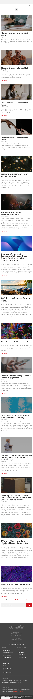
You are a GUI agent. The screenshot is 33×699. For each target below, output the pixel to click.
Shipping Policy (21, 654)
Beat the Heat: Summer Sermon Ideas (15, 299)
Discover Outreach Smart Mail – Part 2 (15, 104)
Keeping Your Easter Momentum (15, 584)
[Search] (29, 605)
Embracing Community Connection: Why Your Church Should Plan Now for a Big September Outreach (14, 257)
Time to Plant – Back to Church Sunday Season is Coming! (15, 416)
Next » (26, 600)
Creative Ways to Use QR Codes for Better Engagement (16, 377)
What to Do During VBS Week (14, 341)
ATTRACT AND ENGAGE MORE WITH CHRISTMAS (14, 175)
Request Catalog (22, 657)
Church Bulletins (7, 657)
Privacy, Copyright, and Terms (8, 669)
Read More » (4, 45)
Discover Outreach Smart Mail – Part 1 (15, 139)
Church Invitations (7, 655)
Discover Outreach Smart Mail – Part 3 (15, 69)
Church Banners (6, 650)
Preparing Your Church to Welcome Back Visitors (12, 213)
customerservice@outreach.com (16, 644)
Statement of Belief (7, 672)
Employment (6, 665)
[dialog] (5, 698)
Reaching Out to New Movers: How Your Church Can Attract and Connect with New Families (16, 498)
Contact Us (20, 649)
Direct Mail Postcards (8, 652)
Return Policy (21, 652)
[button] (16, 9)
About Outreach (6, 663)
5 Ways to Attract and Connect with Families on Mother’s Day (14, 542)
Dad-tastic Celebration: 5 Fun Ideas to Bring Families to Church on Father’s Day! (16, 457)
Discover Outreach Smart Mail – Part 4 (15, 34)
